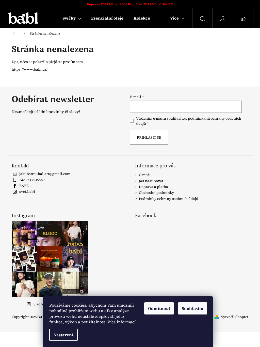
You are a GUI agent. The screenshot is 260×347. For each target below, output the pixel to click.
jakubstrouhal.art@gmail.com (44, 173)
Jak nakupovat (151, 180)
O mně (144, 174)
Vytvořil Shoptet (234, 316)
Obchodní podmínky (156, 192)
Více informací (121, 322)
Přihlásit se (149, 137)
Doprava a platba (153, 186)
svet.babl (27, 191)
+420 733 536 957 (32, 179)
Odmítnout (159, 308)
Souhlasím (192, 308)
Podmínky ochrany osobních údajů (168, 198)
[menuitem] (71, 18)
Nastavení (63, 335)
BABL (24, 185)
